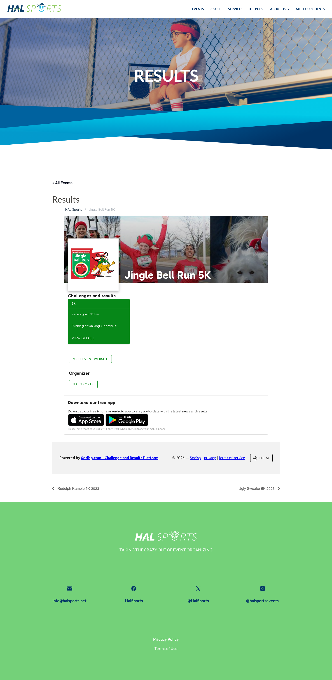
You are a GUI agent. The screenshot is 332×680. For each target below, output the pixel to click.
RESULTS (216, 9)
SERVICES (235, 9)
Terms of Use (166, 648)
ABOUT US (278, 9)
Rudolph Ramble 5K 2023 (77, 488)
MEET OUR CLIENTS (310, 9)
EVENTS (198, 9)
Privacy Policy (166, 639)
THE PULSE (256, 9)
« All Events (62, 182)
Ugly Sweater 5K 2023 (257, 488)
